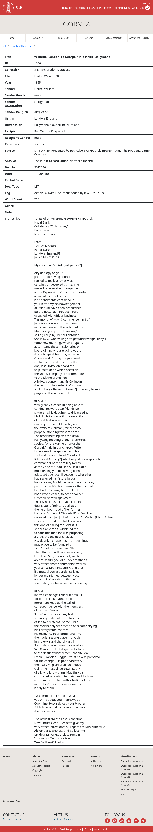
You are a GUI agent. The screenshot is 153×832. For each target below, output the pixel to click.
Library (91, 7)
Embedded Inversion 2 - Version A (132, 767)
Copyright (37, 770)
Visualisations (113, 38)
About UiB (138, 7)
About (36, 38)
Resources (62, 38)
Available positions (70, 829)
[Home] (8, 7)
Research (80, 7)
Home (11, 38)
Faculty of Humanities (21, 45)
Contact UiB (49, 829)
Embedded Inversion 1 (132, 761)
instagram (115, 821)
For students (104, 7)
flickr (137, 821)
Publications (68, 761)
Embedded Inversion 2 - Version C (132, 783)
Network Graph (128, 789)
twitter (144, 821)
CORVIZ (76, 24)
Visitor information (64, 819)
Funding (36, 774)
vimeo (130, 821)
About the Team (40, 761)
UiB (4, 45)
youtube (122, 821)
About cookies (102, 829)
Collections (96, 765)
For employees (122, 7)
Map (123, 793)
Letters (88, 38)
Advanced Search (139, 38)
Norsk (146, 3)
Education (66, 7)
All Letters (96, 761)
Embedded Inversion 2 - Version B (132, 775)
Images (65, 765)
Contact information (14, 819)
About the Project (41, 765)
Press (87, 829)
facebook (108, 821)
